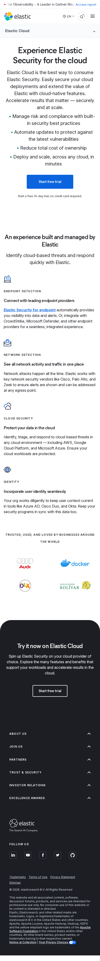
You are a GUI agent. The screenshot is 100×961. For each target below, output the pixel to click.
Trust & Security (25, 772)
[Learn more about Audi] (25, 572)
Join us (16, 746)
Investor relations (27, 785)
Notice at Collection (22, 942)
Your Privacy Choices (54, 942)
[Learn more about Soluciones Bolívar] (75, 595)
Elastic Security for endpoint (30, 310)
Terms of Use (38, 877)
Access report (86, 4)
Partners (18, 759)
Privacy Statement (62, 877)
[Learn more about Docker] (75, 572)
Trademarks (17, 877)
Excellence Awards (27, 798)
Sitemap (15, 882)
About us (18, 733)
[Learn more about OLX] (25, 595)
